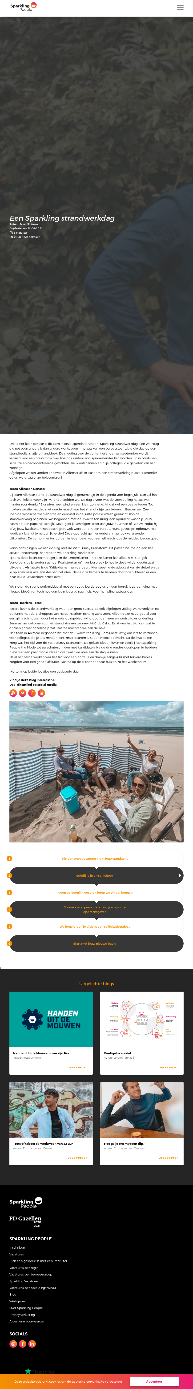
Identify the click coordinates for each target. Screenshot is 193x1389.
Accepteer (154, 1381)
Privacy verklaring (22, 1314)
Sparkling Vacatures (24, 1281)
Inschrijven (17, 1247)
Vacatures (16, 1254)
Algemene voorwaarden (27, 1321)
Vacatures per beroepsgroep (30, 1274)
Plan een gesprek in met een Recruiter (38, 1261)
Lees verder (77, 1067)
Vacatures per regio (23, 1267)
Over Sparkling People (26, 1307)
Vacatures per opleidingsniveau (32, 1287)
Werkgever (17, 1301)
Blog (12, 1294)
